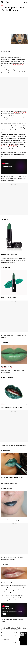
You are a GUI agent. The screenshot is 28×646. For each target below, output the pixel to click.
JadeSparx (4, 582)
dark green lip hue (14, 126)
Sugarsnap (4, 366)
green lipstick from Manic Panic (9, 132)
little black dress (13, 144)
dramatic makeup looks (19, 111)
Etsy (11, 366)
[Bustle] (4, 2)
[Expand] (21, 633)
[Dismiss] (26, 633)
